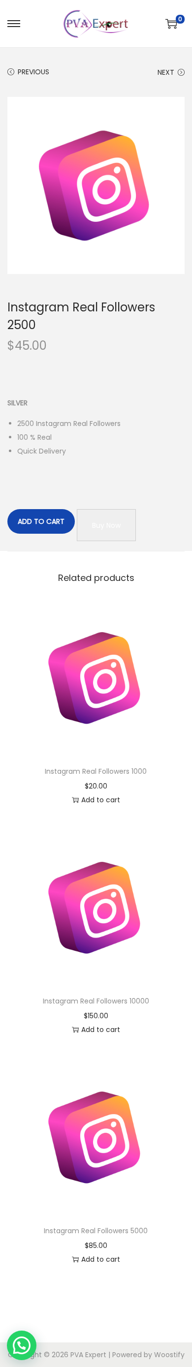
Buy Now (106, 525)
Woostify (169, 1355)
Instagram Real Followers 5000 (96, 1231)
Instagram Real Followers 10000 (96, 1001)
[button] (21, 1345)
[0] (171, 24)
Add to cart (41, 521)
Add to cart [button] (100, 800)
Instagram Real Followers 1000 (96, 771)
